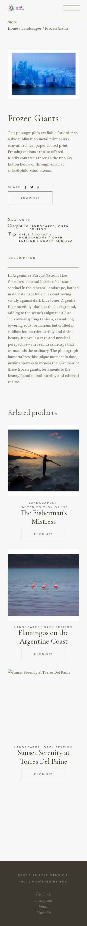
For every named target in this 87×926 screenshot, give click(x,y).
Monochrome (33, 237)
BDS (63, 881)
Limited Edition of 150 (43, 507)
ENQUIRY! (30, 197)
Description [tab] (22, 258)
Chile (24, 234)
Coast (42, 234)
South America (56, 240)
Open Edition (58, 627)
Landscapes (42, 226)
